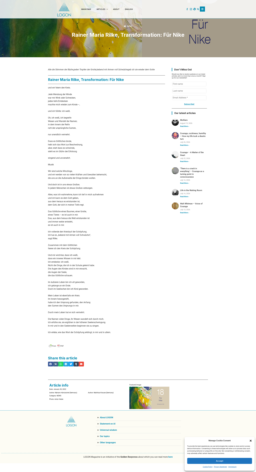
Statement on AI (107, 423)
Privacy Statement (220, 467)
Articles (101, 9)
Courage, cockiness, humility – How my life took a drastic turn (193, 136)
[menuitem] (129, 9)
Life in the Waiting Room (191, 190)
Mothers (184, 120)
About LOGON (106, 417)
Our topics (105, 436)
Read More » (184, 126)
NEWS (129, 26)
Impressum (232, 467)
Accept (219, 461)
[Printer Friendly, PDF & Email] (56, 346)
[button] (250, 440)
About (116, 9)
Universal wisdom (108, 430)
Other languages (108, 442)
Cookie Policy (208, 467)
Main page (86, 9)
